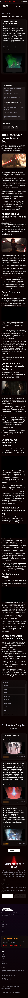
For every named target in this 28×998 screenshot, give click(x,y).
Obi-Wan (21, 417)
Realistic (3, 956)
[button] (17, 6)
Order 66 (19, 260)
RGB (2, 926)
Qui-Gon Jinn (22, 374)
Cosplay (3, 954)
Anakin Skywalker (10, 224)
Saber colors (4, 924)
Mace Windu (22, 580)
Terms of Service (14, 986)
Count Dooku (5, 298)
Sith (13, 193)
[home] (5, 6)
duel (13, 301)
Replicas (3, 958)
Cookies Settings (5, 988)
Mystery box (4, 963)
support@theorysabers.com (8, 975)
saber (6, 206)
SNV (2, 931)
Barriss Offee (12, 268)
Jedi (6, 193)
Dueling (3, 961)
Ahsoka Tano (5, 223)
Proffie (3, 933)
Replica (3, 929)
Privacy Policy (5, 986)
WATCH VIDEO (20, 896)
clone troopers (15, 231)
